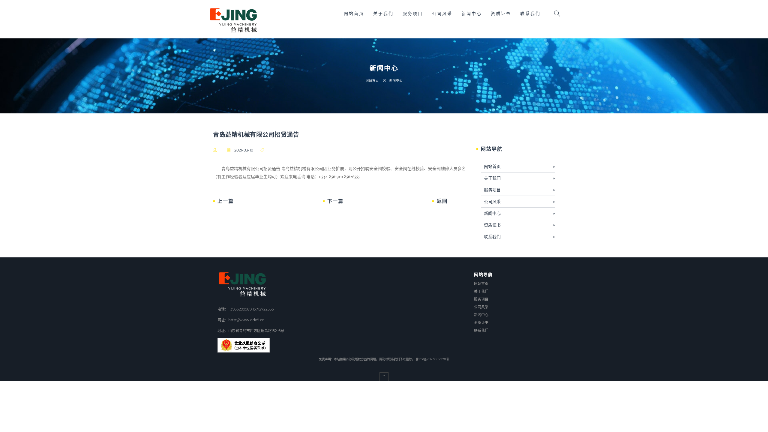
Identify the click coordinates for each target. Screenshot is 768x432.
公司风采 (442, 13)
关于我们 (383, 13)
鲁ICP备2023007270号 (432, 359)
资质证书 (501, 13)
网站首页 (354, 13)
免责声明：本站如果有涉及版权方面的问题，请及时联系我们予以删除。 (367, 359)
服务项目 (413, 13)
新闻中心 (471, 13)
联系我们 (530, 13)
